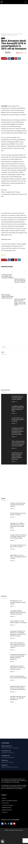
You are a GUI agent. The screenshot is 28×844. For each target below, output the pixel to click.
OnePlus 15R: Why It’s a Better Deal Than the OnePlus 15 (7, 276)
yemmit (7, 52)
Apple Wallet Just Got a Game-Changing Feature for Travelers (18, 556)
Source (3, 255)
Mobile (3, 38)
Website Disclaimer (7, 810)
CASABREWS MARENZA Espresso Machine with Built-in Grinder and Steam (18, 409)
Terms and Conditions (7, 805)
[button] (3, 841)
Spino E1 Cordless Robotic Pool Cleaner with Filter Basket (18, 677)
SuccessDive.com (6, 750)
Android (12, 508)
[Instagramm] (11, 823)
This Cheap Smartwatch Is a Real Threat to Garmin (18, 545)
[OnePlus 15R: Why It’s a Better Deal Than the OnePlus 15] (7, 271)
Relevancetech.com (7, 746)
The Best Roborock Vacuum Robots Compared (18, 514)
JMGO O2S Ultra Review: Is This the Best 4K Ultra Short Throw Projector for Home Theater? (18, 443)
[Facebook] (2, 823)
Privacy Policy (5, 803)
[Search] (25, 2)
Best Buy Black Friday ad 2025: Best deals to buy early (7, 296)
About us (4, 798)
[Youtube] (14, 823)
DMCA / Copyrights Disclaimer (9, 800)
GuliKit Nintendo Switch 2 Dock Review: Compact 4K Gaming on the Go (17, 667)
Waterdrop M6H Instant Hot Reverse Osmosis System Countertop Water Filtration (18, 688)
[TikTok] (8, 823)
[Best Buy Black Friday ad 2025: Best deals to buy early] (7, 287)
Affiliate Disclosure (6, 807)
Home (2, 34)
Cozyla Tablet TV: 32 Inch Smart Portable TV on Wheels (18, 419)
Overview (12, 691)
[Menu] (2, 2)
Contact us (5, 812)
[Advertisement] (14, 18)
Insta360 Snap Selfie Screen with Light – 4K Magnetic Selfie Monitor (18, 698)
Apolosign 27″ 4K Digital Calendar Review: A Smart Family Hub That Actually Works (17, 526)
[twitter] (5, 823)
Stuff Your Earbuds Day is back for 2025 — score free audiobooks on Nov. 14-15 (20, 302)
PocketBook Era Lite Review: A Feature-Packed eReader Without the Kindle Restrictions (17, 456)
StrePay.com (5, 760)
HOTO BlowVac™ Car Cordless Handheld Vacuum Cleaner (17, 397)
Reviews (13, 401)
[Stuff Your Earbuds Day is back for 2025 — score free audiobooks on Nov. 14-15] (20, 287)
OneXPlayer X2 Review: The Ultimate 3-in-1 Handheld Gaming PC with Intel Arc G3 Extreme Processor (18, 431)
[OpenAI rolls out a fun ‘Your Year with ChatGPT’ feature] (20, 271)
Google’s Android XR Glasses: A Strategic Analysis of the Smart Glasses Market (18, 536)
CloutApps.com (6, 755)
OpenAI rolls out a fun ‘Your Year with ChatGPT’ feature (20, 280)
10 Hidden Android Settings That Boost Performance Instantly (17, 504)
